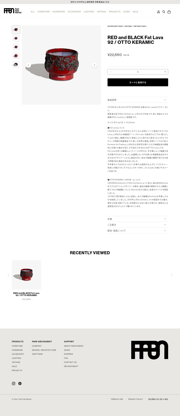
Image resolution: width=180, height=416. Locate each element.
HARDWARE (59, 11)
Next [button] (94, 65)
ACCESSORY (74, 11)
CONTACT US (70, 362)
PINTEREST (20, 383)
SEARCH (164, 12)
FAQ (66, 358)
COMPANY (37, 346)
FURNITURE (44, 11)
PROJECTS (115, 11)
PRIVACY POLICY (135, 399)
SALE (135, 11)
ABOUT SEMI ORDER (73, 346)
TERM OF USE (117, 399)
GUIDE (126, 11)
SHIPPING (68, 354)
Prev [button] (28, 65)
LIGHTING (89, 11)
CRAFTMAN (37, 354)
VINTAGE (101, 11)
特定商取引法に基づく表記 (158, 399)
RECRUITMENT (71, 366)
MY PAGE (158, 12)
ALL (33, 11)
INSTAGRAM (13, 383)
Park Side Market (12, 10)
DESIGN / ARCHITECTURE (44, 350)
